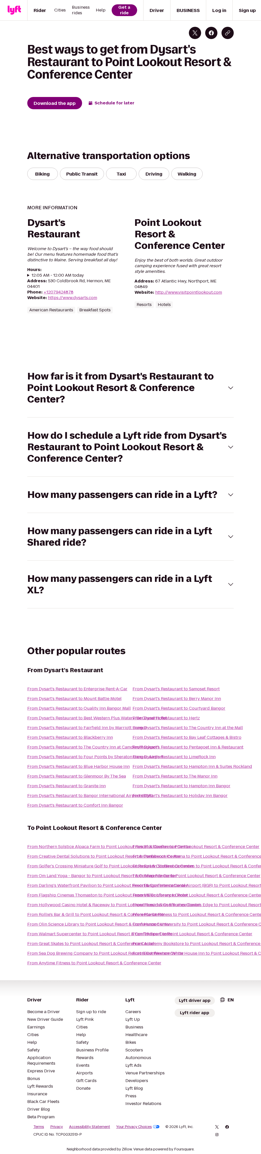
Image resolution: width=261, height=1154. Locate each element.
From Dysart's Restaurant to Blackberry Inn (70, 737)
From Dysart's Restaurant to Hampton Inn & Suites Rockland (192, 766)
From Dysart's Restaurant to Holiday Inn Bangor (180, 796)
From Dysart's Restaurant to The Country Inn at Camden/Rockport (93, 747)
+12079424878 (58, 292)
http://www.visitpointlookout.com (188, 292)
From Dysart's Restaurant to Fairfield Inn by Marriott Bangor (87, 728)
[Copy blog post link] (227, 33)
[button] (130, 388)
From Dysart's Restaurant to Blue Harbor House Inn (78, 766)
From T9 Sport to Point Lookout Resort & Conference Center (192, 934)
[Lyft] (14, 10)
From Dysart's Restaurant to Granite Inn (66, 786)
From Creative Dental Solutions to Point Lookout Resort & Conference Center (104, 856)
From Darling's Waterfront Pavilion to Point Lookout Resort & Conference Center (107, 885)
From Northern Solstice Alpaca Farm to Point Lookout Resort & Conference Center (109, 847)
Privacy (56, 1126)
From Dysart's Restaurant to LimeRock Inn (174, 757)
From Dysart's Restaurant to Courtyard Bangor (179, 708)
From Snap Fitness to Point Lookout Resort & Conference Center (196, 876)
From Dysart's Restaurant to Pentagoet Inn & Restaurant (188, 747)
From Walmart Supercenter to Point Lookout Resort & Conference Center (100, 934)
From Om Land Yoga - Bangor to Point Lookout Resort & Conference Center (102, 876)
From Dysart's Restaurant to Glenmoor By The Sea (76, 776)
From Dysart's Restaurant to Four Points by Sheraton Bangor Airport (95, 757)
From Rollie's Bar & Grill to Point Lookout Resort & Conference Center (96, 914)
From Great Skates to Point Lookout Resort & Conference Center (91, 944)
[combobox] (226, 1000)
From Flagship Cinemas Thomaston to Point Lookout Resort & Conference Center (107, 895)
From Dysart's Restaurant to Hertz (166, 718)
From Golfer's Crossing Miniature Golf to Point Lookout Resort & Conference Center (110, 866)
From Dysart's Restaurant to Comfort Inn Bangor (75, 805)
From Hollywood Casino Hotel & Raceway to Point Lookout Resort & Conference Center (114, 905)
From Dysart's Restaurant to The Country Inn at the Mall (188, 728)
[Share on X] (195, 33)
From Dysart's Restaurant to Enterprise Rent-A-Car (77, 689)
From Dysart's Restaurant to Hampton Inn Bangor (181, 786)
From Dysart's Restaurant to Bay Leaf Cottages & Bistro (187, 737)
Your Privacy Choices (134, 1126)
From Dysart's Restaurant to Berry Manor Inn (177, 699)
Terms (38, 1126)
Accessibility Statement (89, 1126)
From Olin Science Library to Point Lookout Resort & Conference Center (98, 924)
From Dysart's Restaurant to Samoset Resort (176, 689)
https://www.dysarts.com (72, 298)
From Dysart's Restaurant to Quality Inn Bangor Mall (79, 708)
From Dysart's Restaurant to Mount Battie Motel (74, 699)
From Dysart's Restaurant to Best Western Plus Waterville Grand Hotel (97, 718)
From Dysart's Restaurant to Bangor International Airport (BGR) (90, 796)
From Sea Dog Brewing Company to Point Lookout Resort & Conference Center (105, 953)
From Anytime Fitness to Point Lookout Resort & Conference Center (94, 963)
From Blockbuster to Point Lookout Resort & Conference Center (196, 847)
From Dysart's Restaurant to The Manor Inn (175, 776)
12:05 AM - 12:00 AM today (58, 275)
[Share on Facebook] (211, 33)
